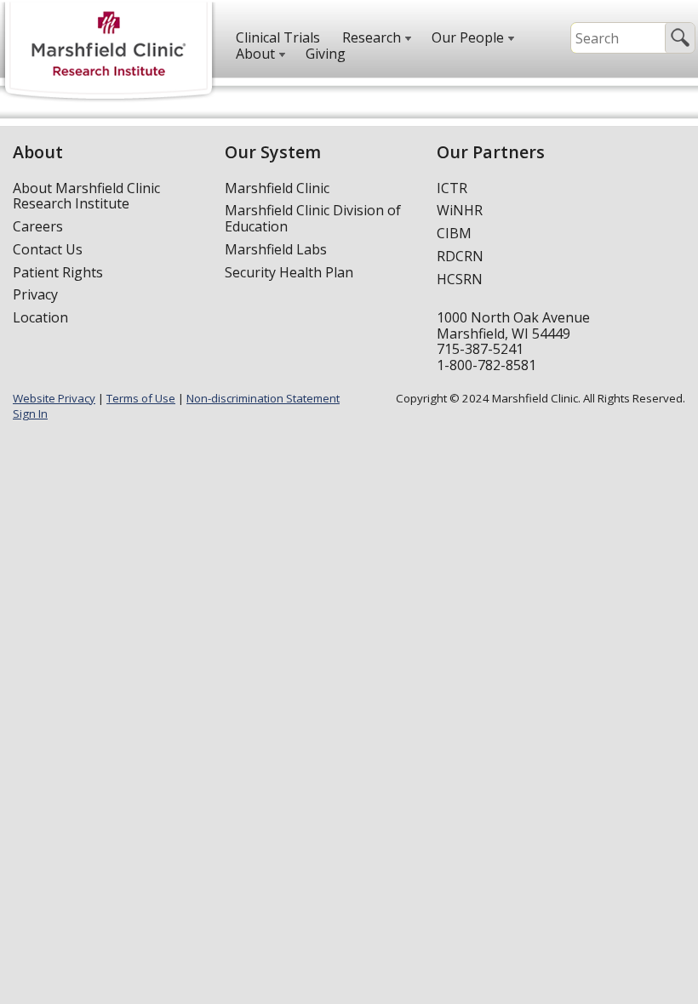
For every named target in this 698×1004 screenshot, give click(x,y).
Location (40, 317)
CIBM (454, 233)
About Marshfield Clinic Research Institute (86, 196)
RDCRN (460, 256)
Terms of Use (140, 398)
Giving (326, 53)
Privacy (35, 294)
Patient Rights (58, 272)
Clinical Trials (278, 37)
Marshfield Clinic (277, 188)
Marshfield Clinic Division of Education (313, 218)
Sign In (30, 413)
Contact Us (48, 249)
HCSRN (460, 279)
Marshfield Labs (276, 249)
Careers (38, 226)
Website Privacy (54, 398)
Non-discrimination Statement (263, 398)
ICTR (452, 188)
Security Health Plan (289, 272)
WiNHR (460, 210)
